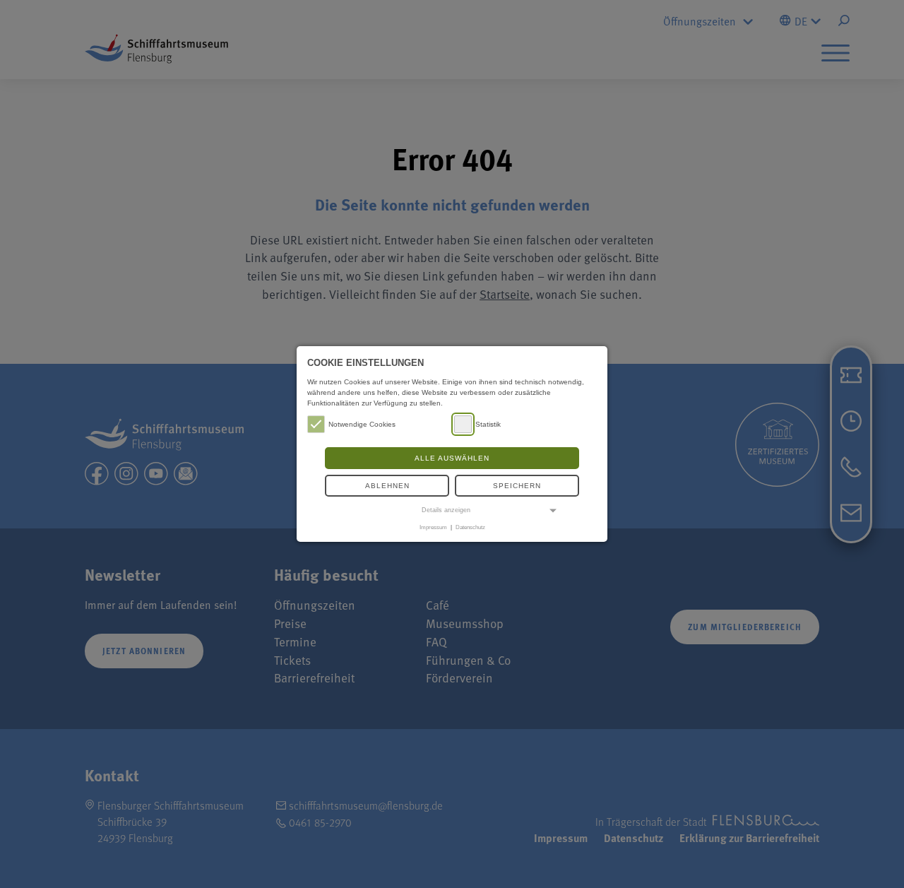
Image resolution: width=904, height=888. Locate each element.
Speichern (517, 486)
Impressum (433, 527)
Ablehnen (387, 486)
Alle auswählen (452, 458)
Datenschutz (470, 527)
